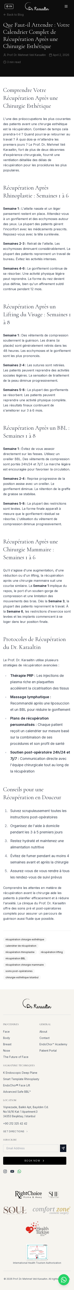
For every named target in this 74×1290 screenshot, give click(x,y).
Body (6, 1038)
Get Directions (13, 1131)
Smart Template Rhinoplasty (21, 1079)
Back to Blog (15, 14)
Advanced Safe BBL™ (17, 1091)
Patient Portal (48, 1050)
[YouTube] (12, 1171)
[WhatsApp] (19, 1171)
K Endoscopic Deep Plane (20, 1072)
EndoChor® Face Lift (16, 1085)
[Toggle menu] (66, 6)
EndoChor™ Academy (53, 1044)
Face (6, 1031)
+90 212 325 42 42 (15, 1123)
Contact (44, 1038)
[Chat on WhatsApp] (63, 1279)
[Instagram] (5, 1171)
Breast (7, 1044)
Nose (6, 1050)
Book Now (32, 1160)
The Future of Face (15, 1057)
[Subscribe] (63, 1148)
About (43, 1031)
